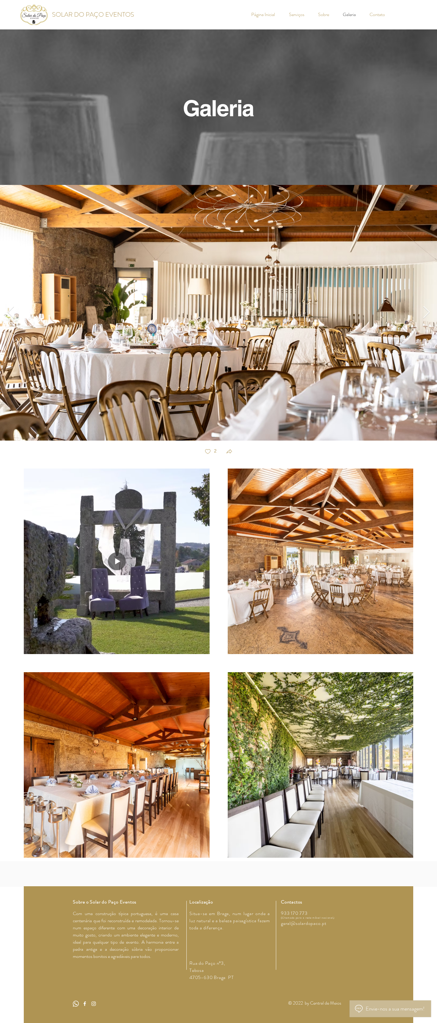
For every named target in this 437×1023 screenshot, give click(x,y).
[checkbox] (210, 452)
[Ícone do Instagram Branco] (94, 1004)
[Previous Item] (11, 312)
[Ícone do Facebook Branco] (85, 1004)
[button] (229, 452)
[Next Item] (426, 312)
